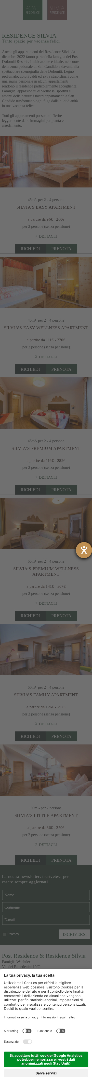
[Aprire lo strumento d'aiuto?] (84, 550)
